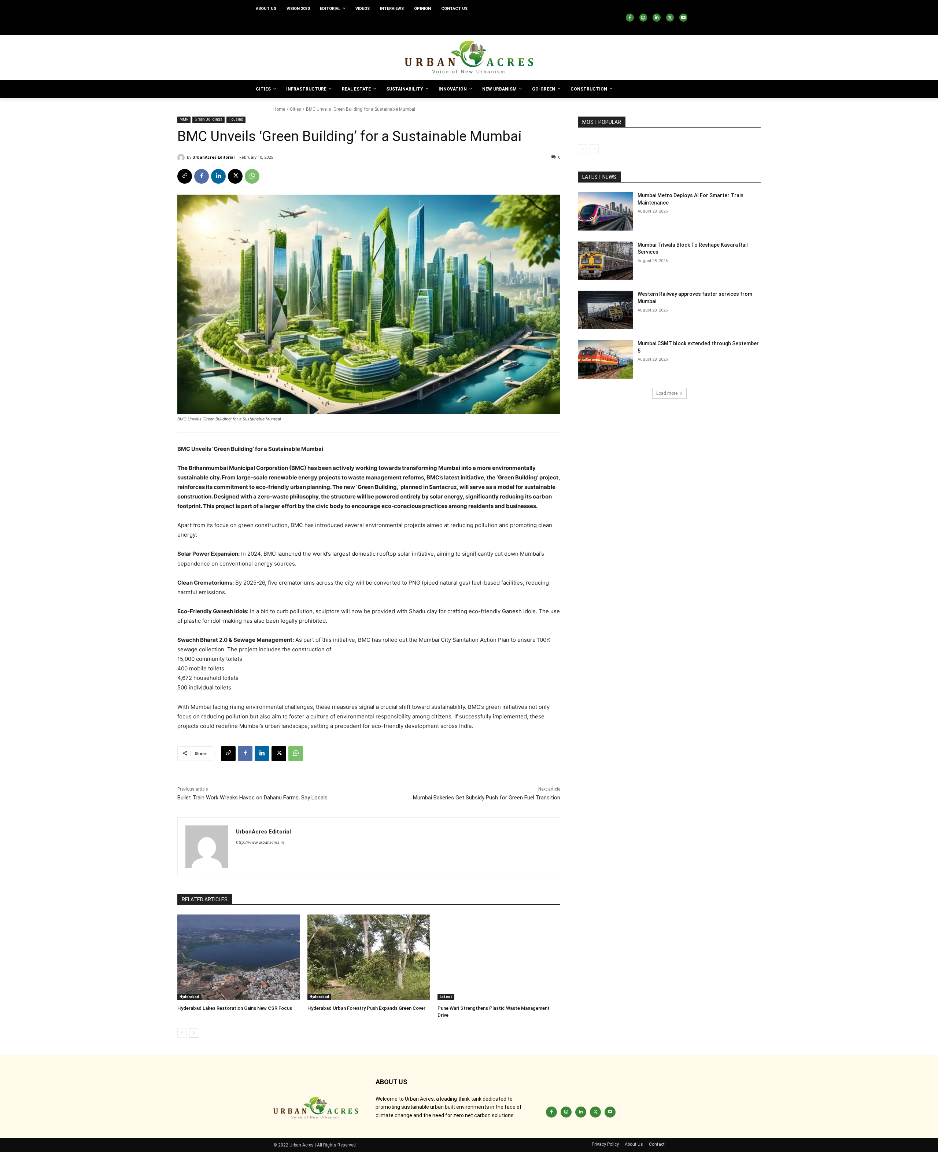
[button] (569, 26)
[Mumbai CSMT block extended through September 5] (605, 359)
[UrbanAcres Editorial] (182, 157)
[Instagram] (643, 18)
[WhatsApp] (252, 176)
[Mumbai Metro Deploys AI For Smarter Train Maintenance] (605, 211)
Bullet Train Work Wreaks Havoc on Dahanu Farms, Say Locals (252, 797)
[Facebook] (630, 18)
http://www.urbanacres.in (260, 842)
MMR (184, 119)
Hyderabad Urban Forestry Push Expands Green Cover (366, 1008)
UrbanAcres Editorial (213, 157)
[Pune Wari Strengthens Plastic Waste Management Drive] (498, 957)
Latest (446, 997)
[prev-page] (182, 1033)
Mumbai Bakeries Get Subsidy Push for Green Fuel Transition (486, 797)
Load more (666, 393)
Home (279, 109)
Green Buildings (208, 119)
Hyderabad (189, 997)
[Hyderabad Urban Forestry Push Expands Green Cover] (368, 957)
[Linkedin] (657, 18)
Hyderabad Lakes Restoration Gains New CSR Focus (234, 1008)
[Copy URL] (184, 176)
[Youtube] (683, 18)
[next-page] (193, 1033)
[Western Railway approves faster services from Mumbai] (605, 310)
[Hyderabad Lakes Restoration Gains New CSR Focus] (238, 957)
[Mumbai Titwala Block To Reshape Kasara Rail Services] (605, 261)
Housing (236, 119)
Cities (295, 109)
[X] (670, 18)
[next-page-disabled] (594, 149)
